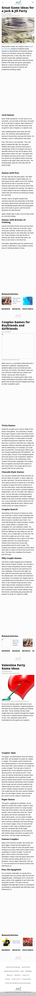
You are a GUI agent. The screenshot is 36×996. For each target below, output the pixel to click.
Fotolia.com (23, 43)
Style (22, 971)
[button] (3, 2)
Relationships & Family (11, 971)
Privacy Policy (26, 979)
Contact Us (25, 975)
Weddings (28, 971)
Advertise (17, 975)
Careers (7, 979)
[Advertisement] (18, 94)
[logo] (18, 2)
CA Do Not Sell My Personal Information (18, 983)
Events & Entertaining (13, 967)
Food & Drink (26, 967)
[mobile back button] (3, 2)
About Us (10, 975)
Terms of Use (16, 979)
